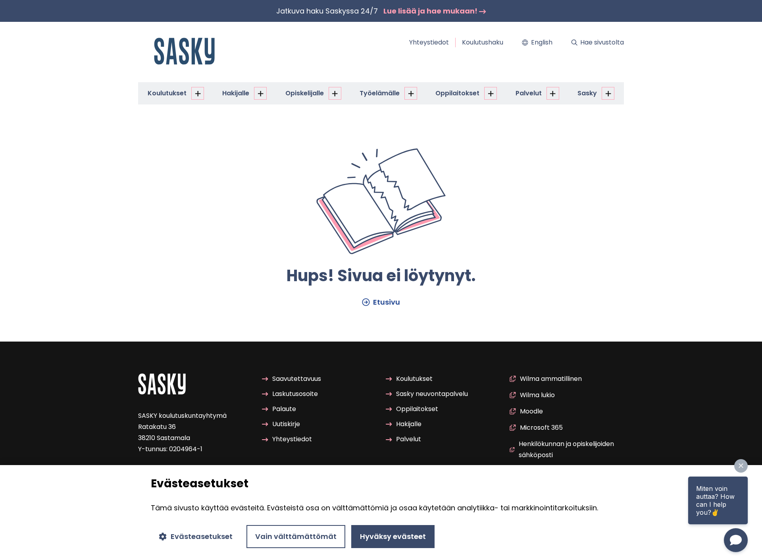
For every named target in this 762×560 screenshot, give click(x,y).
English (541, 42)
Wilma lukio (537, 395)
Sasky (587, 93)
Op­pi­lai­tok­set (457, 93)
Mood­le (531, 411)
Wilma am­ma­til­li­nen (551, 378)
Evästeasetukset (202, 536)
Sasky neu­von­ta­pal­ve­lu (432, 393)
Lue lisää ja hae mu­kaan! (431, 11)
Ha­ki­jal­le (235, 93)
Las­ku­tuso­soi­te (295, 393)
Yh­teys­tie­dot (429, 42)
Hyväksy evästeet (393, 536)
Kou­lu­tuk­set (167, 93)
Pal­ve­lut (529, 93)
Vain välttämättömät (296, 536)
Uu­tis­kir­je (286, 424)
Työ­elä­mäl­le (380, 93)
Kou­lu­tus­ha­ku (482, 42)
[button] (741, 466)
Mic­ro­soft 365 (541, 427)
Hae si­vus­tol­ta (602, 42)
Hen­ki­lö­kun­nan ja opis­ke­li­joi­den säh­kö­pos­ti (566, 449)
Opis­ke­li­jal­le (304, 93)
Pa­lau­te (284, 408)
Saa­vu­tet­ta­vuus (296, 378)
